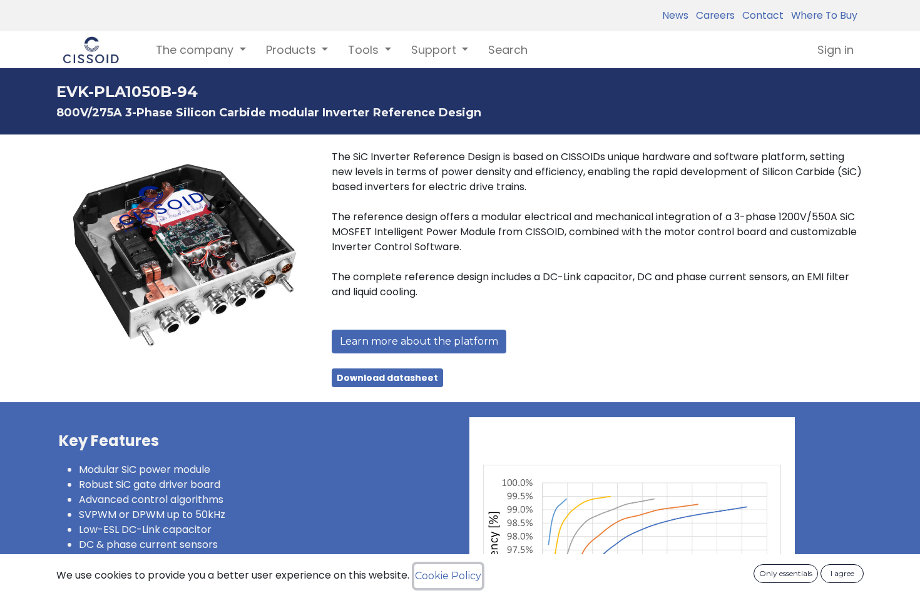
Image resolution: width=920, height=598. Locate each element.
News (675, 15)
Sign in (835, 50)
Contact (760, 15)
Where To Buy (821, 15)
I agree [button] (842, 573)
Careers (713, 15)
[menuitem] (508, 49)
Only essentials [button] (785, 573)
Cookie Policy (448, 576)
